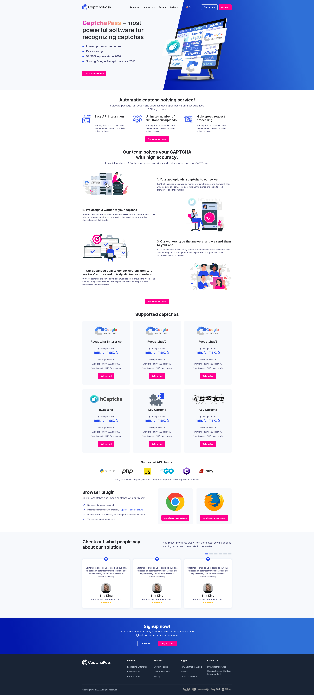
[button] (206, 553)
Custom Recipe (161, 667)
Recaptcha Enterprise (137, 667)
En (190, 7)
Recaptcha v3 (133, 676)
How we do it (149, 7)
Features (134, 7)
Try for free (167, 643)
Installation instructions (175, 518)
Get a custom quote (94, 73)
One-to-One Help (162, 671)
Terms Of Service (189, 676)
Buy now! (146, 643)
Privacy (184, 671)
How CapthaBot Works (191, 667)
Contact (225, 7)
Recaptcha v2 (133, 671)
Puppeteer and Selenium (131, 510)
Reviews (174, 7)
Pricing (162, 7)
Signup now (209, 7)
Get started (106, 376)
